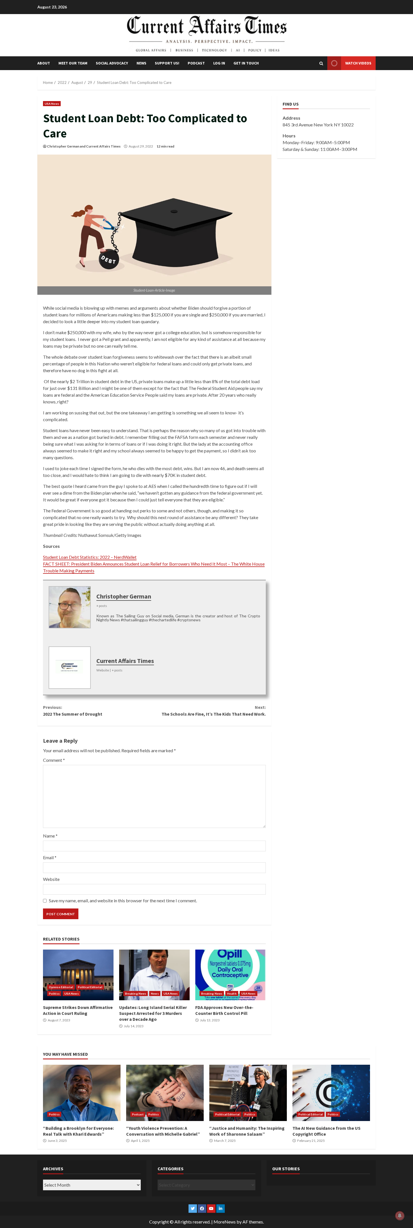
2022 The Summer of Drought (72, 710)
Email (49, 857)
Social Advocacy (112, 63)
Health (232, 993)
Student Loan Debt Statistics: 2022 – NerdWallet (90, 557)
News (141, 63)
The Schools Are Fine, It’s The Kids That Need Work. (214, 710)
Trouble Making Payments (68, 570)
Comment (54, 760)
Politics (54, 993)
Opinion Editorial (61, 987)
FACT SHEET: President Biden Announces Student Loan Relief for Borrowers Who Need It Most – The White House (154, 563)
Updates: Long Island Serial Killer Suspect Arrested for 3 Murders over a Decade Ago (154, 975)
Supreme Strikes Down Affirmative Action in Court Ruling (78, 975)
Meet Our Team (72, 63)
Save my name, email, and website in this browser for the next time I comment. (123, 900)
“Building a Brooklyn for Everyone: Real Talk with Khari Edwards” (82, 1093)
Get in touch (246, 63)
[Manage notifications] (399, 1215)
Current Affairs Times (103, 146)
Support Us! (167, 63)
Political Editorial (90, 987)
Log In (219, 63)
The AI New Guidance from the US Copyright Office (331, 1093)
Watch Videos (358, 63)
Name (50, 835)
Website (51, 879)
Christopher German (63, 146)
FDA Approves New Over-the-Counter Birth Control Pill (230, 975)
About (43, 63)
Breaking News (135, 993)
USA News (52, 103)
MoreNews (225, 1221)
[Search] (321, 63)
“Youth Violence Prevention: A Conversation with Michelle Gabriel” (165, 1093)
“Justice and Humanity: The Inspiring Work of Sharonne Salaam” (248, 1093)
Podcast (196, 63)
